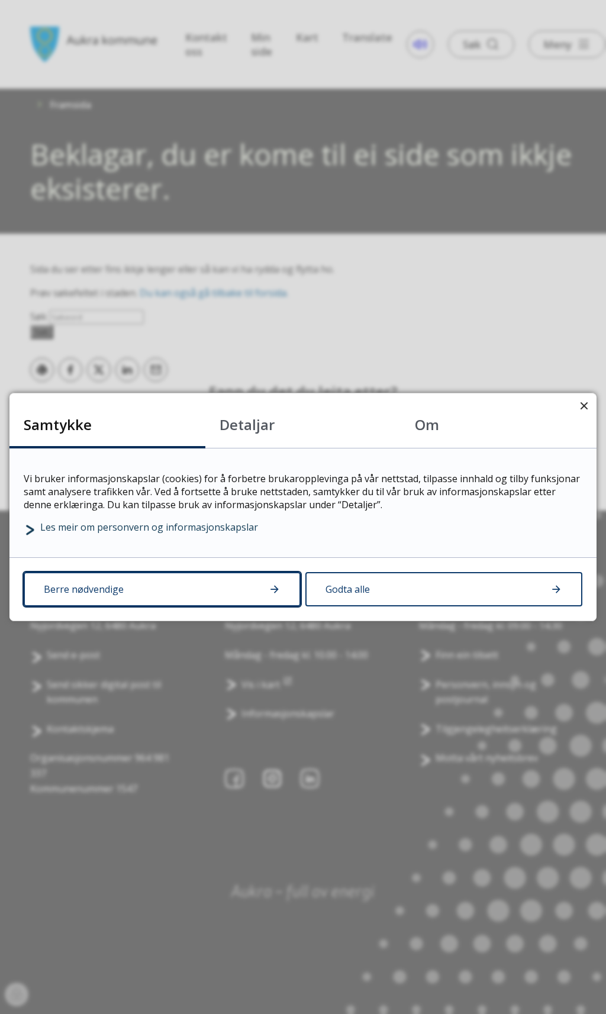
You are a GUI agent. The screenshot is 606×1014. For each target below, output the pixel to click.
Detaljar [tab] (247, 424)
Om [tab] (427, 424)
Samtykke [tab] (58, 424)
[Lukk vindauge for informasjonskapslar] (584, 405)
